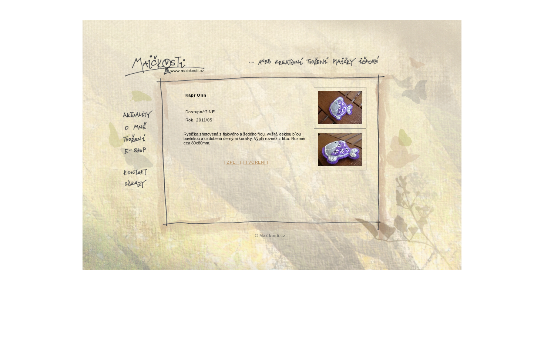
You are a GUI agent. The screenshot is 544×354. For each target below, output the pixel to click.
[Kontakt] (138, 175)
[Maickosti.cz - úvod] (163, 74)
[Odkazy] (138, 188)
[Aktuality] (138, 118)
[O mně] (138, 130)
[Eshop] (138, 155)
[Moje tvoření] (138, 143)
